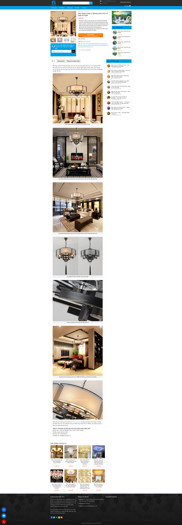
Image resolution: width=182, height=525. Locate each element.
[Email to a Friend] (84, 50)
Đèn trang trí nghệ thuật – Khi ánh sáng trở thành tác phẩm (120, 71)
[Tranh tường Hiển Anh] (55, 3)
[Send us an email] (56, 517)
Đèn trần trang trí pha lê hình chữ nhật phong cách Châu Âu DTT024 (98, 462)
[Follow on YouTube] (61, 517)
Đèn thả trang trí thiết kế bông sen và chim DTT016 (70, 461)
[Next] (74, 23)
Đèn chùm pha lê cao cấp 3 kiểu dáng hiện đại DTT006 (70, 485)
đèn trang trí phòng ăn (86, 45)
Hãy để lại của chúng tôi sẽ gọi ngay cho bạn (64, 46)
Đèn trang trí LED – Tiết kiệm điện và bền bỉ (120, 113)
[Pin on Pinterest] (87, 50)
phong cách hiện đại (85, 46)
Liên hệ (84, 7)
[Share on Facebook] (79, 50)
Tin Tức (77, 7)
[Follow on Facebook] (51, 517)
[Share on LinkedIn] (89, 50)
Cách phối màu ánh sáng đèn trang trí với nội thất (120, 87)
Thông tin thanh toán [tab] (73, 61)
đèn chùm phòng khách (92, 43)
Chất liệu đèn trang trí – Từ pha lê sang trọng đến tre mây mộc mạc (120, 102)
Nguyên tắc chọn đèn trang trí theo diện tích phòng (120, 92)
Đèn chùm (83, 43)
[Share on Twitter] (82, 50)
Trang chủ (54, 7)
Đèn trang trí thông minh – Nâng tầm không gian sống (120, 108)
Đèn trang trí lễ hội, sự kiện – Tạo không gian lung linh (120, 65)
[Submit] (91, 3)
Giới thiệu (61, 7)
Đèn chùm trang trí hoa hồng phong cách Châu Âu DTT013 (57, 486)
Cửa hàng (69, 7)
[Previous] (52, 23)
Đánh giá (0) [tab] (60, 61)
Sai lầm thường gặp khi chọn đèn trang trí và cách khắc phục (120, 81)
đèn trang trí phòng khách (99, 45)
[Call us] (59, 517)
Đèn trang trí (87, 11)
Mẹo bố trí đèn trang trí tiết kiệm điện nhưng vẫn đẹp (120, 76)
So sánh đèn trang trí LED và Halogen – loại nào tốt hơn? (119, 97)
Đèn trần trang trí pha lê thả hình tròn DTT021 (98, 485)
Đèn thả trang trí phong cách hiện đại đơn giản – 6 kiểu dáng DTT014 (84, 486)
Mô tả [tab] (53, 61)
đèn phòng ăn (101, 43)
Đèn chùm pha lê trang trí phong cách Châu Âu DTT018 (84, 462)
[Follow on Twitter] (54, 517)
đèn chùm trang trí (75, 422)
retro (92, 46)
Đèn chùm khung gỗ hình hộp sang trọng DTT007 (56, 461)
